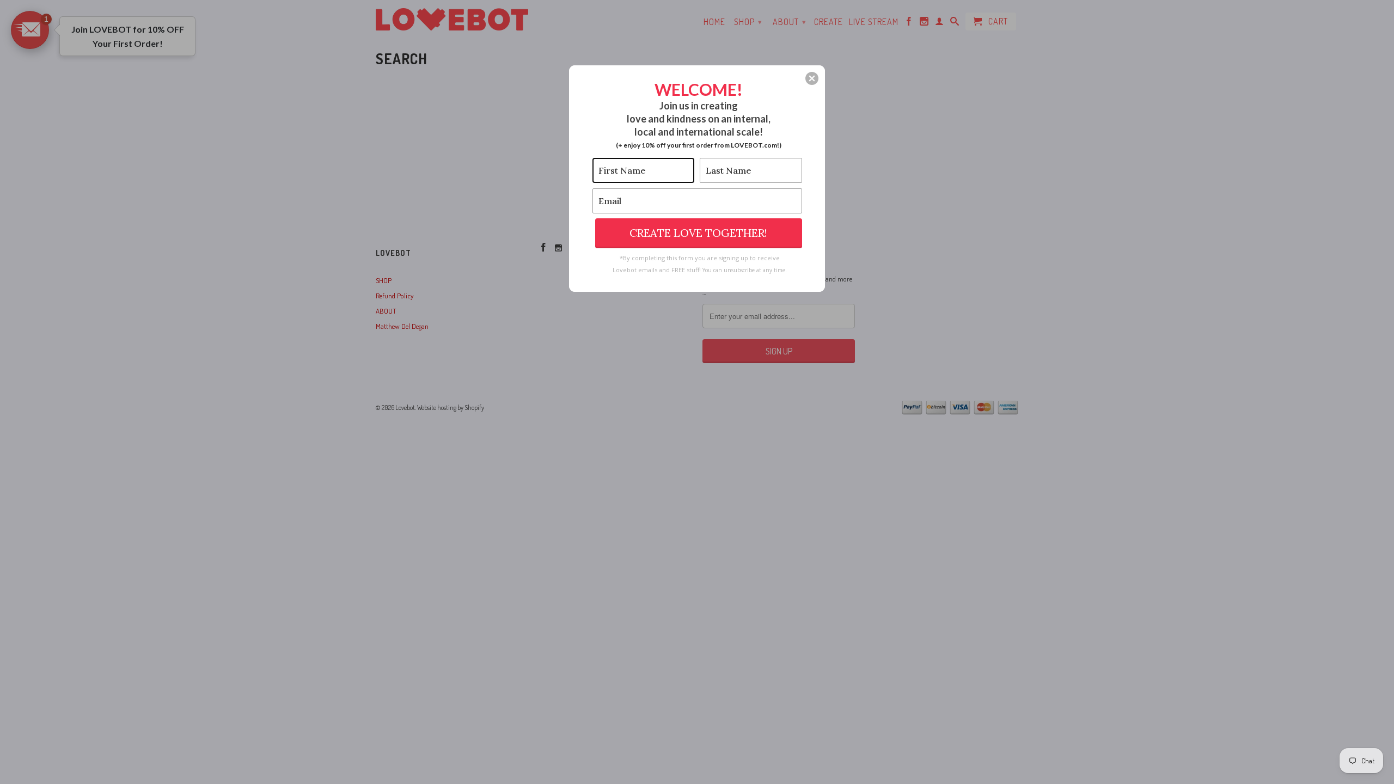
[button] (811, 78)
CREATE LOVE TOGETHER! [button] (698, 233)
